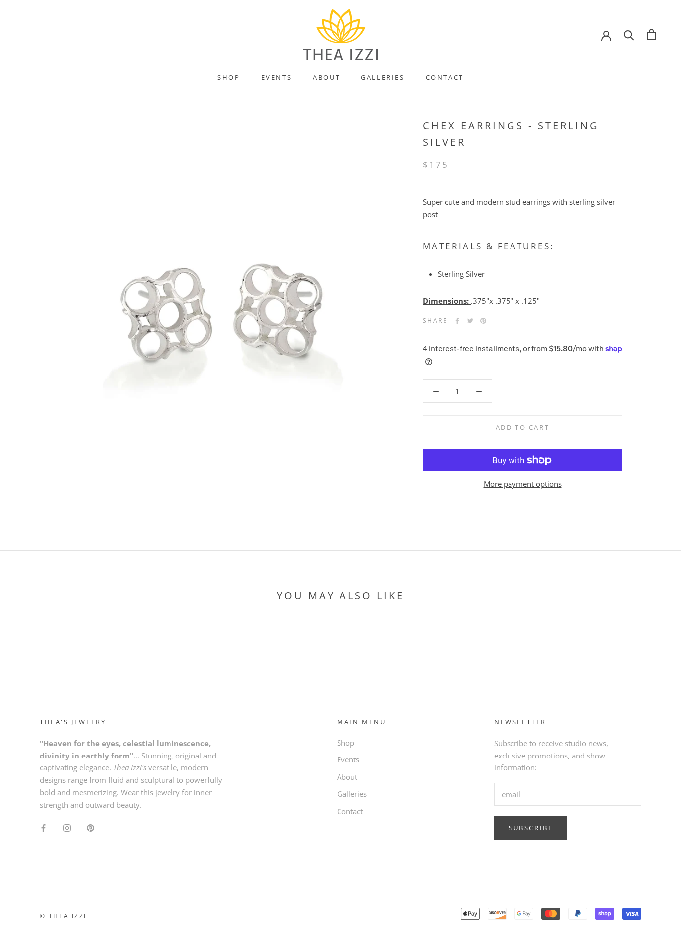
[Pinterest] (483, 321)
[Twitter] (470, 321)
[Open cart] (651, 34)
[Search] (629, 34)
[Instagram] (67, 827)
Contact (445, 77)
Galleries (382, 77)
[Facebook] (457, 321)
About (326, 77)
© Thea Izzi (63, 916)
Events (276, 77)
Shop (228, 77)
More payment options (523, 484)
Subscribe (531, 827)
